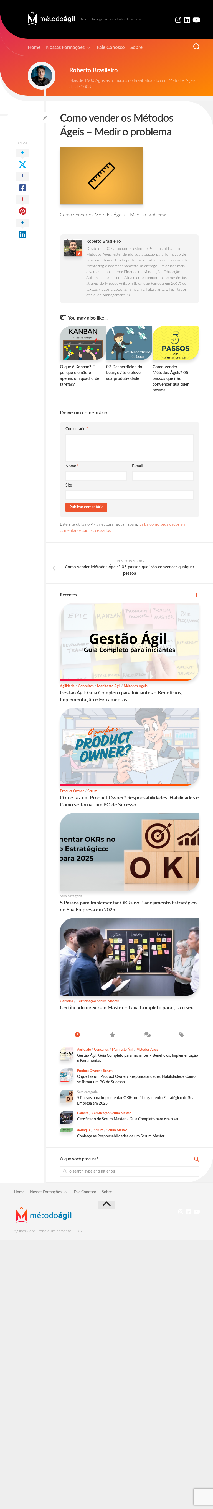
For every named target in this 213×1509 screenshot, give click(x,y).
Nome (71, 466)
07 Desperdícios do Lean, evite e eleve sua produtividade (124, 373)
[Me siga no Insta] (178, 20)
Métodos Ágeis (136, 686)
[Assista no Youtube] (195, 20)
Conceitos (86, 686)
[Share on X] (22, 159)
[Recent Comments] (147, 1035)
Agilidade (67, 686)
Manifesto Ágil (108, 686)
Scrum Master (116, 1130)
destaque (83, 1130)
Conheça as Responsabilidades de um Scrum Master (120, 1136)
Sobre (136, 47)
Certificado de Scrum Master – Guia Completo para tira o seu (127, 1007)
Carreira (66, 1001)
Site (68, 485)
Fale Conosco (111, 47)
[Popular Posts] (112, 1035)
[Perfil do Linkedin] (187, 20)
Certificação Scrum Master (98, 1001)
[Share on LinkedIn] (22, 229)
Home (34, 47)
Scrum (92, 791)
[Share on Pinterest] (22, 205)
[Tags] (181, 1035)
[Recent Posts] (77, 1035)
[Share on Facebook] (22, 182)
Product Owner (72, 791)
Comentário (76, 429)
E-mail (138, 466)
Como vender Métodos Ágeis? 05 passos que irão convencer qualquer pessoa (171, 378)
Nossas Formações (65, 47)
